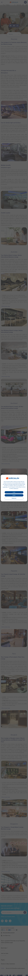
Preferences (14, 498)
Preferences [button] (16, 488)
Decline (14, 495)
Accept (14, 492)
